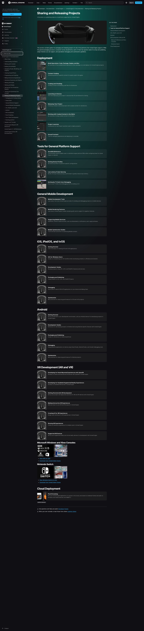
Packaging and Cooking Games (13, 98)
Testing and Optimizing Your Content (12, 92)
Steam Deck (8, 100)
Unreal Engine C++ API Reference (13, 129)
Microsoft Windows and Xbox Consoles (118, 40)
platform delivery (41, 502)
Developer (42, 8)
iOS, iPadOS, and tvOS (11, 107)
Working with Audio (9, 82)
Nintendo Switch (115, 44)
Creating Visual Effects (10, 73)
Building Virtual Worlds (10, 66)
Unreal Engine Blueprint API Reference (11, 125)
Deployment (113, 26)
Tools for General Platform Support (120, 28)
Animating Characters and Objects (13, 80)
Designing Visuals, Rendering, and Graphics (13, 69)
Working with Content (10, 64)
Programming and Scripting (11, 75)
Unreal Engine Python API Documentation (11, 132)
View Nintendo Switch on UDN (48, 480)
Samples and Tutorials (10, 122)
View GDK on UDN (45, 458)
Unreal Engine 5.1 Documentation (10, 56)
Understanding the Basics (11, 61)
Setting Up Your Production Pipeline (11, 88)
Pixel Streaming (9, 115)
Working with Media (9, 85)
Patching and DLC (9, 120)
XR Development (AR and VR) (117, 37)
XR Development (9, 112)
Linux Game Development (11, 117)
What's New (7, 59)
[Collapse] (3, 95)
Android (7, 110)
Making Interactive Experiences (12, 77)
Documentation (50, 8)
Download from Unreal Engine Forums (50, 461)
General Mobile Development (12, 105)
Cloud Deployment (115, 46)
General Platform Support (11, 103)
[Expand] (3, 59)
